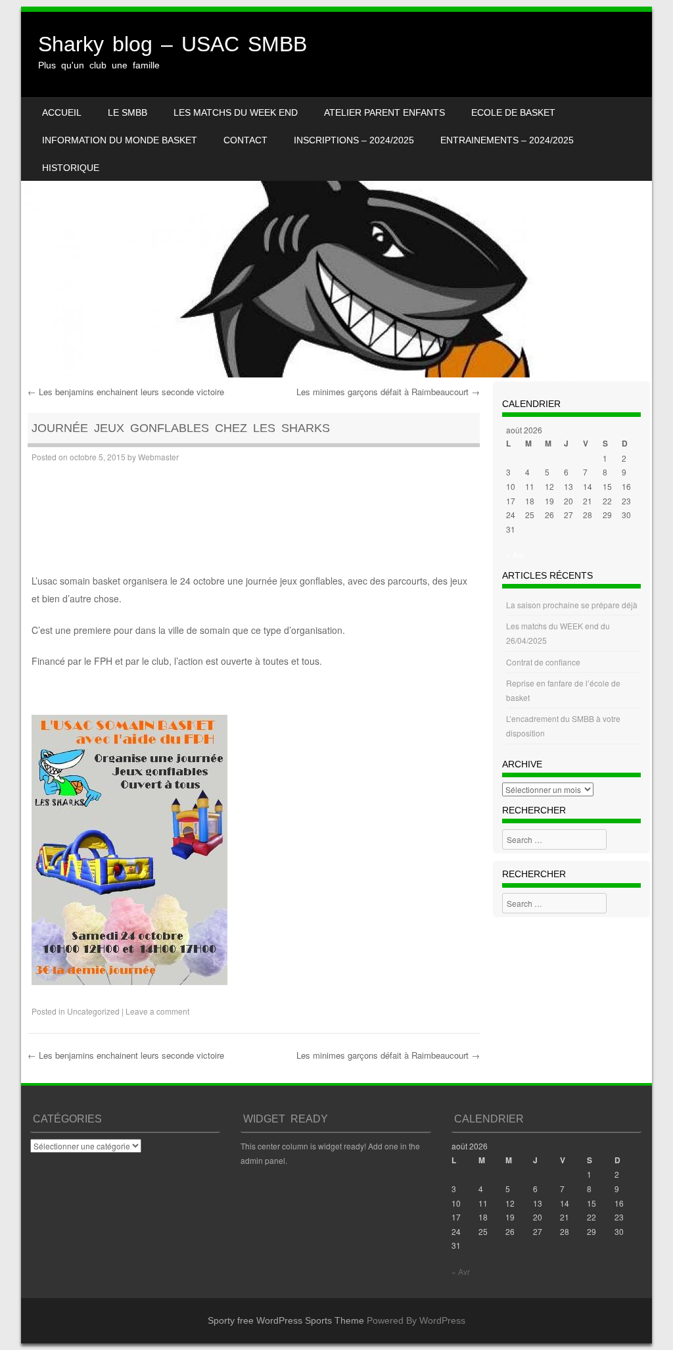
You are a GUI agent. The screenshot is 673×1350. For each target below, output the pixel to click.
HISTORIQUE (70, 167)
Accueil (61, 112)
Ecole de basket (513, 112)
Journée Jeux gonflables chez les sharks (181, 428)
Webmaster (158, 456)
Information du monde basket (119, 140)
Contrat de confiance (543, 661)
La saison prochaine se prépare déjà (572, 604)
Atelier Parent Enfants (384, 112)
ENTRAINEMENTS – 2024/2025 (507, 140)
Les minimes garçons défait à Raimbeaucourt (388, 391)
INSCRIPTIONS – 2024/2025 (354, 140)
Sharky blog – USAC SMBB (172, 44)
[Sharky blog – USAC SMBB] (336, 194)
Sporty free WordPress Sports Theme (286, 1320)
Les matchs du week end (236, 112)
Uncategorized (93, 1011)
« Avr (515, 554)
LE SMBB (127, 112)
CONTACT (245, 140)
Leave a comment (157, 1011)
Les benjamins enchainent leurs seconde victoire (126, 391)
